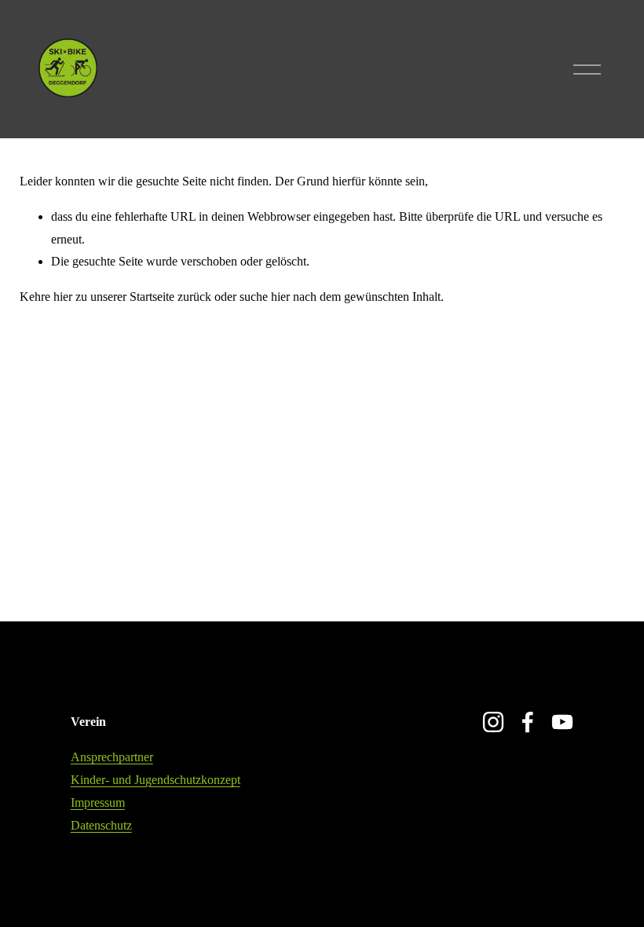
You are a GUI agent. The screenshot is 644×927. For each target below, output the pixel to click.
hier (62, 296)
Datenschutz (101, 825)
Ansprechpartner (112, 757)
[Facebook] (528, 722)
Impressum (98, 802)
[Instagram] (493, 722)
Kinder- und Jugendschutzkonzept (155, 779)
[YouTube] (562, 722)
